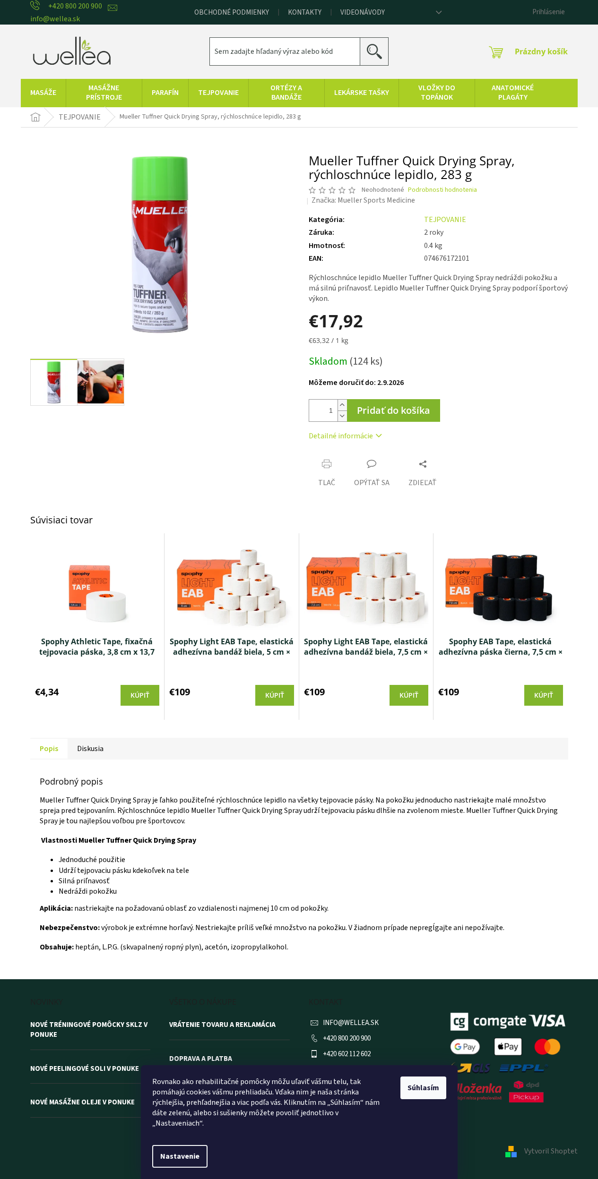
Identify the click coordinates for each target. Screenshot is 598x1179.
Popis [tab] (49, 748)
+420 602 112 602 (347, 1054)
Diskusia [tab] (90, 748)
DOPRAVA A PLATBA (200, 1059)
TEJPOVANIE (445, 219)
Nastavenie (179, 1156)
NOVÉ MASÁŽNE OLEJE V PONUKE (82, 1102)
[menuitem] (43, 93)
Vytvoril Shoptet (551, 1151)
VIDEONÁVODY (362, 12)
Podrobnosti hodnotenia (442, 190)
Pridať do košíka (393, 410)
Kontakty (304, 12)
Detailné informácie (341, 436)
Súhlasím (423, 1088)
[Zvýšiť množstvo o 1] (342, 405)
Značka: (363, 200)
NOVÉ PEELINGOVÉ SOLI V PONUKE (84, 1069)
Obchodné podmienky (231, 12)
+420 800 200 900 (347, 1038)
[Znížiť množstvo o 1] (342, 415)
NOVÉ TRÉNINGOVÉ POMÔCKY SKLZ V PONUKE (88, 1030)
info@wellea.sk (351, 1023)
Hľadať (378, 51)
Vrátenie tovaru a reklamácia (222, 1025)
